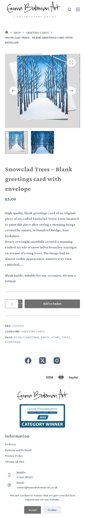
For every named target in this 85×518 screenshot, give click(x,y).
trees (66, 337)
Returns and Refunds (18, 450)
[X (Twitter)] (42, 360)
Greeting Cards (33, 331)
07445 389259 (25, 477)
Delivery (10, 444)
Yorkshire (13, 341)
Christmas (31, 337)
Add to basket (52, 303)
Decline (52, 510)
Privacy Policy (14, 455)
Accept (33, 510)
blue (18, 337)
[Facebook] (28, 360)
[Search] (69, 9)
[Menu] (78, 9)
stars (55, 337)
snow (45, 337)
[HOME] (6, 32)
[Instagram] (57, 360)
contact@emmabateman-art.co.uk (37, 487)
